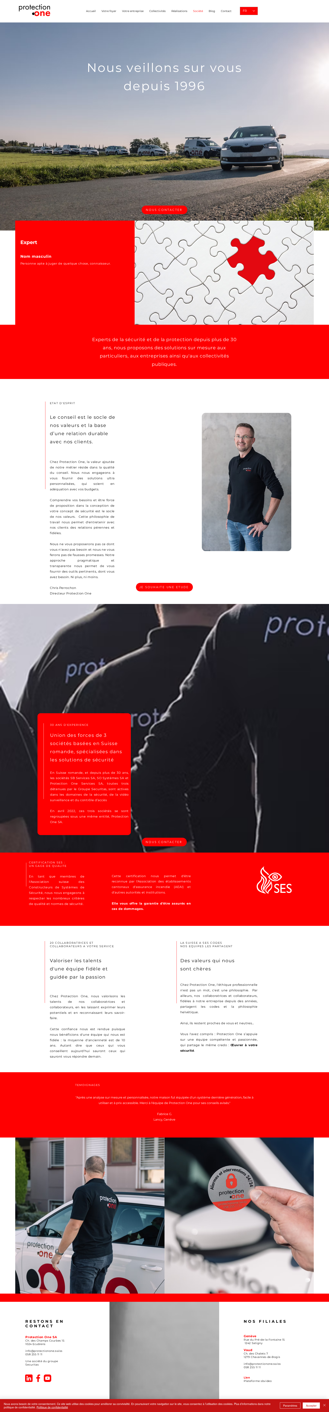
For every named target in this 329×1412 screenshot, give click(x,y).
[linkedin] (29, 1378)
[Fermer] (324, 1405)
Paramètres (290, 1405)
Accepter (311, 1405)
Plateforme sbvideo (258, 1381)
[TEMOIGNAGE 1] (163, 1128)
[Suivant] (308, 1105)
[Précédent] (20, 1105)
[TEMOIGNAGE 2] (166, 1128)
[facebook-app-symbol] (38, 1378)
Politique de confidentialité (52, 1407)
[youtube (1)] (47, 1378)
